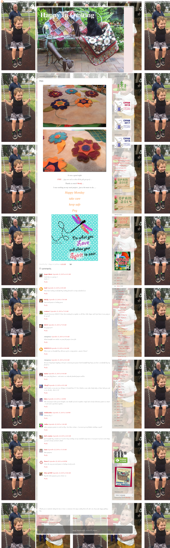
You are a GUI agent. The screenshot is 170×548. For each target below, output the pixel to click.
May (119, 387)
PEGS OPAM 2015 (120, 165)
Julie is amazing (122, 315)
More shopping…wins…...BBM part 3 (124, 337)
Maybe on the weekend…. (122, 311)
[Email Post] (70, 264)
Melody (46, 300)
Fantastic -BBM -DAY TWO (123, 343)
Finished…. (121, 372)
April (120, 389)
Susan (45, 450)
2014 (118, 401)
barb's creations (48, 436)
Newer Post (43, 518)
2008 (118, 418)
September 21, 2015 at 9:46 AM (57, 374)
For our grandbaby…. (124, 375)
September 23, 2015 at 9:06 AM (62, 473)
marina (46, 374)
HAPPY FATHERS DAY (124, 363)
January (120, 398)
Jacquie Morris (48, 274)
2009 (118, 415)
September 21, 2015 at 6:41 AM (62, 274)
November (121, 294)
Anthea (46, 424)
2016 (118, 286)
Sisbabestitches (48, 413)
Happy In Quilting (67, 15)
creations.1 (47, 311)
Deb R (46, 325)
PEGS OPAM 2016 (120, 168)
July (119, 381)
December (121, 291)
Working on (121, 351)
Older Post (106, 518)
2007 (118, 420)
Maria (45, 399)
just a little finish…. (123, 329)
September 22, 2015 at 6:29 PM (58, 461)
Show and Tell (48, 473)
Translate (127, 498)
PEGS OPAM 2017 (120, 170)
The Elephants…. (123, 318)
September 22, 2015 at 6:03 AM (62, 436)
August (120, 378)
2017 (118, 283)
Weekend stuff (122, 307)
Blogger (95, 530)
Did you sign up (122, 366)
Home (75, 518)
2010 (118, 412)
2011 (118, 409)
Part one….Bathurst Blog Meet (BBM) (124, 347)
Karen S (46, 461)
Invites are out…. (123, 356)
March (120, 392)
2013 (118, 404)
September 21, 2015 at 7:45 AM (57, 325)
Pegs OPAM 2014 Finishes (122, 163)
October (120, 297)
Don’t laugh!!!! (122, 354)
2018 (118, 281)
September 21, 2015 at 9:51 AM (58, 385)
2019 (118, 278)
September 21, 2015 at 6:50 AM (57, 288)
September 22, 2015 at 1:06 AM (58, 424)
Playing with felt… (123, 369)
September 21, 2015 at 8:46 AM (60, 348)
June (119, 384)
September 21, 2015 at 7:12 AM (59, 311)
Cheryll (46, 385)
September (121, 300)
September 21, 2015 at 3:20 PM (61, 413)
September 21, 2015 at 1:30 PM (57, 399)
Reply (46, 282)
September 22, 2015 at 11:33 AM (57, 450)
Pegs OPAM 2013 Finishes (122, 160)
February (121, 395)
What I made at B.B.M (122, 332)
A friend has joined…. (124, 305)
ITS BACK (121, 326)
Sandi (45, 288)
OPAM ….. (121, 302)
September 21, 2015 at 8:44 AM (60, 337)
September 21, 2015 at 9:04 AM (60, 360)
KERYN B (47, 348)
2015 (118, 289)
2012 (118, 407)
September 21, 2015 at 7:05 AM (58, 300)
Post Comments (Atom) (53, 523)
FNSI (119, 323)
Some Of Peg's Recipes (121, 158)
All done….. (121, 320)
